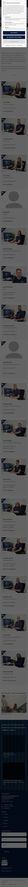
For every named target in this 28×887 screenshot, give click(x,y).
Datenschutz (8, 45)
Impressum (13, 45)
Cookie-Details (20, 45)
